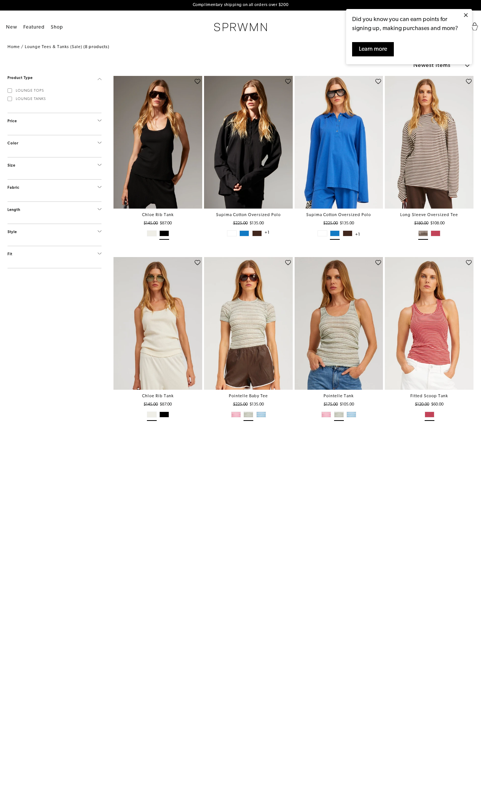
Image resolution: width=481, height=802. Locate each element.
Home (14, 47)
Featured (34, 27)
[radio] (152, 235)
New (11, 27)
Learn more (373, 49)
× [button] (465, 16)
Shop (57, 27)
